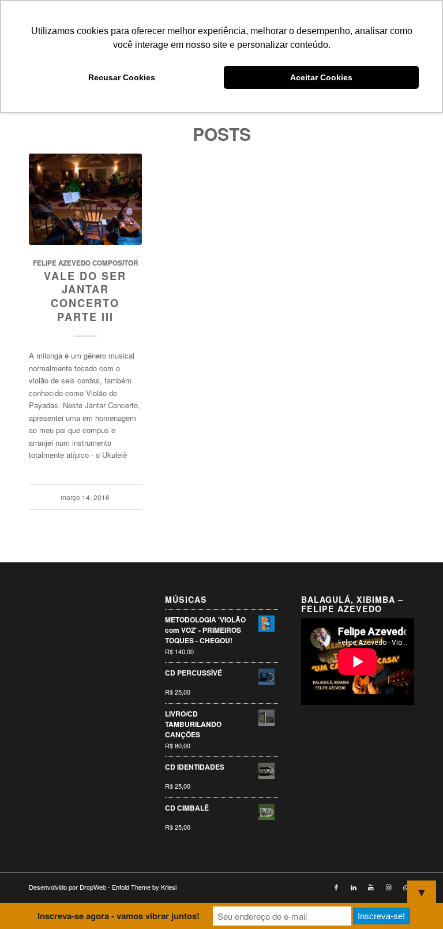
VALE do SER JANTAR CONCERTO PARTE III (85, 296)
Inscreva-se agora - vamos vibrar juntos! (118, 915)
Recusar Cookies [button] (121, 77)
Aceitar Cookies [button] (321, 77)
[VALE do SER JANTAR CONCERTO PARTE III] (85, 199)
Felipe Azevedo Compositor (85, 263)
